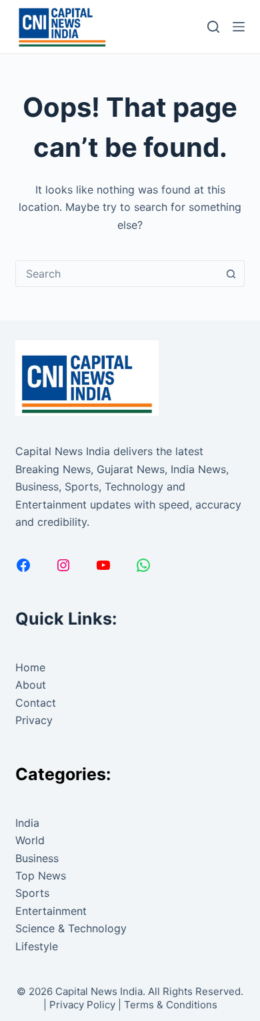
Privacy (34, 720)
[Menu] (239, 27)
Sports (32, 893)
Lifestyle (36, 946)
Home (30, 667)
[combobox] (117, 273)
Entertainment (51, 911)
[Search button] (231, 273)
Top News (40, 875)
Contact (35, 702)
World (30, 840)
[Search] (213, 27)
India (27, 822)
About (30, 684)
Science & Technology (71, 928)
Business (37, 858)
